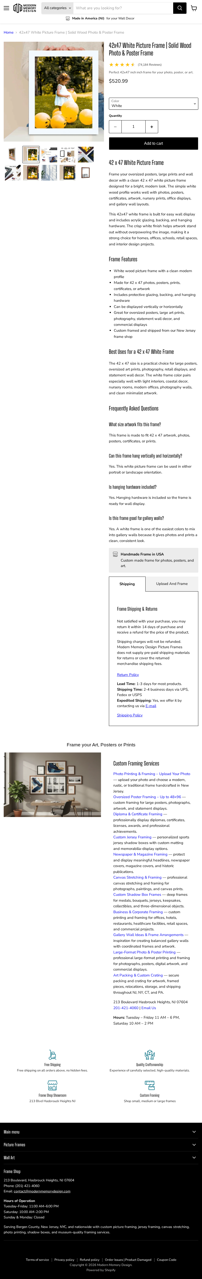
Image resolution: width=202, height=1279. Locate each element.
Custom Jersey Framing (132, 837)
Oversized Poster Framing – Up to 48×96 (147, 796)
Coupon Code (166, 1260)
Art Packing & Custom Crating (138, 975)
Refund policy (90, 1260)
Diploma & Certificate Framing (137, 814)
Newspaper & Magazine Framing (140, 854)
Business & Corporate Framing (138, 912)
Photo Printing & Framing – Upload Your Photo (151, 773)
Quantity (115, 116)
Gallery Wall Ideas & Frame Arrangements (148, 934)
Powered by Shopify (101, 1270)
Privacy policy (64, 1260)
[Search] (179, 8)
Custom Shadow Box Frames (137, 894)
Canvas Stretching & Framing (137, 877)
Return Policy (128, 674)
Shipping (127, 583)
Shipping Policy (130, 715)
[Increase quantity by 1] (152, 126)
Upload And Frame (172, 583)
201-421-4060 (125, 1007)
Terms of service (37, 1260)
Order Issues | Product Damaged (128, 1260)
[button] (12, 154)
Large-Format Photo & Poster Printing (144, 952)
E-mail (151, 705)
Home (9, 32)
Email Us (148, 1007)
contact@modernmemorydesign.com (42, 1191)
